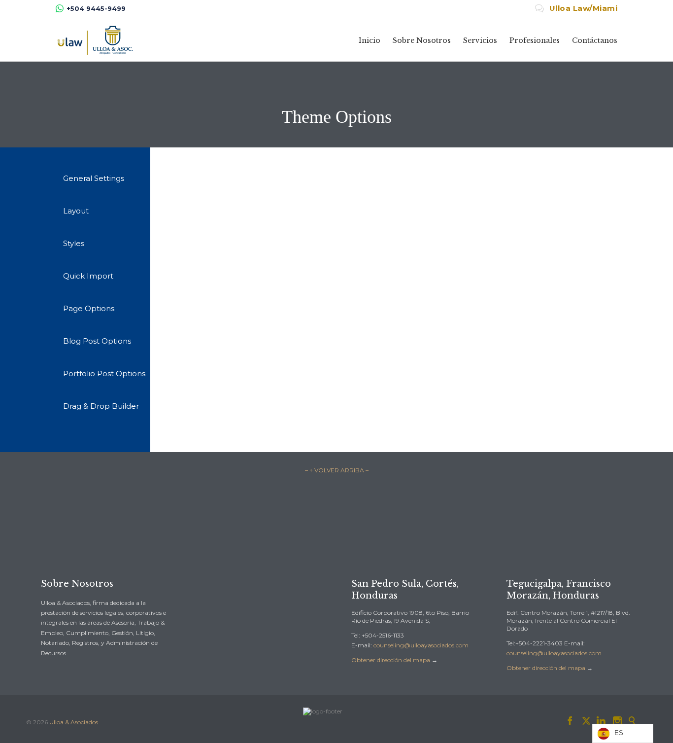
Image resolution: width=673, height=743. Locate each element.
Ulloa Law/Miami (576, 8)
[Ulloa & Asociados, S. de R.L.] (95, 40)
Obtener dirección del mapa (390, 660)
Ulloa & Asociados (73, 722)
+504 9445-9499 (96, 8)
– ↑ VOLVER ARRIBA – (337, 470)
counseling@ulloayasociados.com (421, 645)
